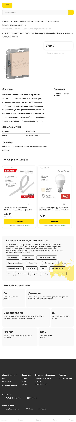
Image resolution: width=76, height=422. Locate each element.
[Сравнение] (64, 5)
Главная (5, 21)
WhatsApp (29, 409)
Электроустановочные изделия (21, 21)
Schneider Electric (32, 136)
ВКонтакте (42, 409)
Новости (38, 381)
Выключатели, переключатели (13, 25)
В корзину (19, 221)
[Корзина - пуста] (72, 5)
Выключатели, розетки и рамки (47, 21)
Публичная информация (43, 378)
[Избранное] (68, 5)
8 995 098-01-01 (32, 398)
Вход (4, 378)
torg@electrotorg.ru (12, 409)
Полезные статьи (41, 384)
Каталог (24, 378)
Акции (24, 381)
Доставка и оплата (65, 378)
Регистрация (6, 381)
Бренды (24, 384)
